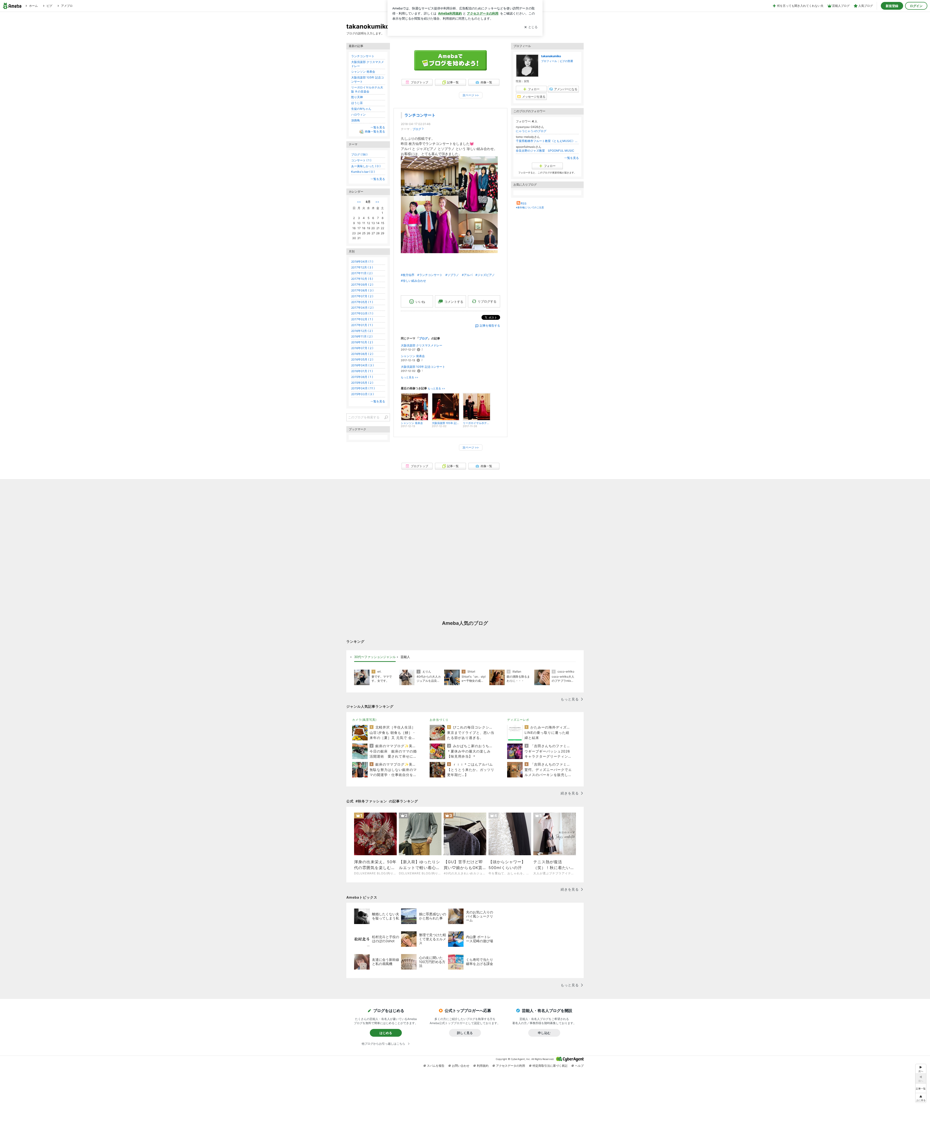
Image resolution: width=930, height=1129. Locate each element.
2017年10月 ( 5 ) (362, 279)
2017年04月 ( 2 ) (362, 307)
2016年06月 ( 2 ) (362, 354)
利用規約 (482, 1065)
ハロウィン (358, 114)
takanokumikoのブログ (380, 26)
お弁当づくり (439, 719)
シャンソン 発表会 (413, 356)
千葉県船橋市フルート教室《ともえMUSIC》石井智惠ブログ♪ (547, 141)
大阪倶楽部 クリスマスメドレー (421, 345)
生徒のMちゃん (361, 108)
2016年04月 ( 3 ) (362, 365)
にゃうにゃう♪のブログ (531, 131)
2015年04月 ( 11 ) (363, 388)
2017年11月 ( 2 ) (361, 273)
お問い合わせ (460, 1065)
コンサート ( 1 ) (361, 160)
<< (359, 202)
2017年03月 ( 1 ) (362, 313)
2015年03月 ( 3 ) (362, 394)
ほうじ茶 (357, 103)
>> (377, 202)
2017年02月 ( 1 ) (362, 319)
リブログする (487, 301)
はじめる (386, 1033)
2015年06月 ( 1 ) (362, 377)
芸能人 (405, 657)
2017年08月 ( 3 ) (362, 290)
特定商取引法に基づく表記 (550, 1065)
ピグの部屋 (566, 61)
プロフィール (549, 61)
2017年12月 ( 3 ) (362, 267)
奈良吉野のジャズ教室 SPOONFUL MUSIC (545, 150)
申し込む (544, 1033)
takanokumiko (551, 56)
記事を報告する (490, 325)
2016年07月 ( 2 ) (362, 348)
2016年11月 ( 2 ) (361, 336)
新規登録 (892, 6)
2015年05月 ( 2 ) (362, 382)
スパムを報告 (435, 1065)
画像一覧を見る (375, 131)
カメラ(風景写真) (364, 719)
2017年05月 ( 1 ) (362, 302)
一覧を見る (571, 158)
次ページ (471, 95)
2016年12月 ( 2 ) (362, 331)
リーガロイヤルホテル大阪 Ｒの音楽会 (367, 89)
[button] (920, 1098)
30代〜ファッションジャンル (375, 657)
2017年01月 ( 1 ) (362, 325)
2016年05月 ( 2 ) (362, 359)
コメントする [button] (453, 302)
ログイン (916, 6)
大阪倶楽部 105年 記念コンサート (423, 366)
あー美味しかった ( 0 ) (365, 166)
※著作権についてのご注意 (530, 207)
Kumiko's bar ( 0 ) (363, 171)
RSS (524, 203)
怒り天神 (357, 97)
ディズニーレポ (518, 719)
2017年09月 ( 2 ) (362, 284)
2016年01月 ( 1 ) (362, 371)
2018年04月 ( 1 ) (362, 261)
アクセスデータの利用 (510, 1065)
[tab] (375, 657)
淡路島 (355, 120)
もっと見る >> (409, 377)
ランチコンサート (419, 115)
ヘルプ (579, 1065)
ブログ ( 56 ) (359, 154)
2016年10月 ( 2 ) (362, 342)
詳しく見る (465, 1033)
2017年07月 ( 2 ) (362, 296)
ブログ (416, 129)
